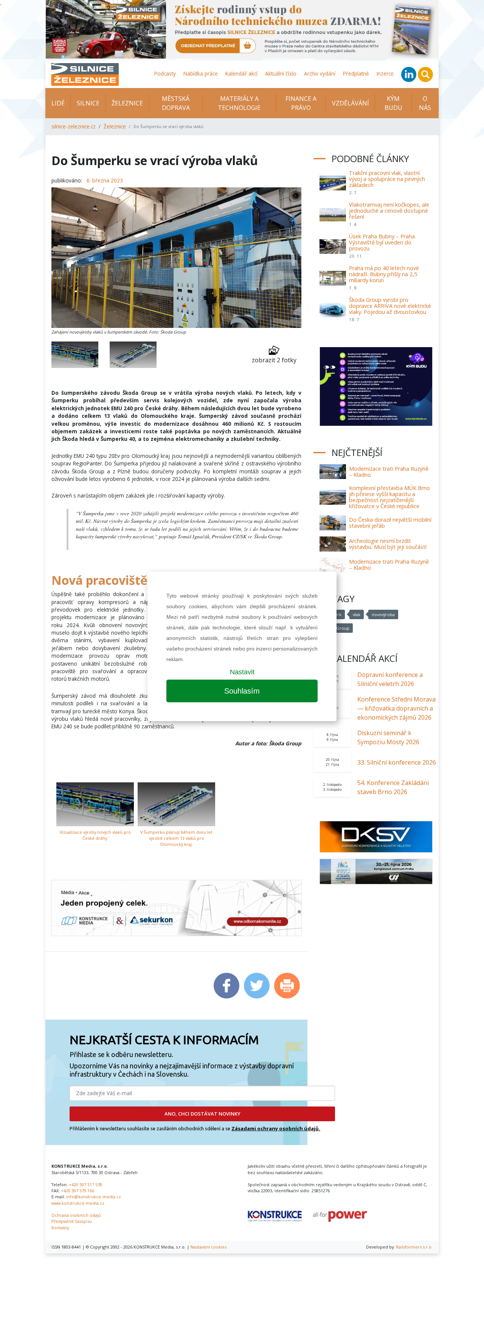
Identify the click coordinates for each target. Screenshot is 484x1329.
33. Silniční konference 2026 (396, 762)
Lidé (58, 103)
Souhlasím (242, 691)
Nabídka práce (200, 73)
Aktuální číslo (280, 73)
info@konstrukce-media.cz (93, 1196)
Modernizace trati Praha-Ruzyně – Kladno (389, 564)
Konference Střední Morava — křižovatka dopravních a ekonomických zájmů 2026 (396, 708)
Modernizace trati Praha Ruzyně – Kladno (388, 471)
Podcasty (165, 73)
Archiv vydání (319, 73)
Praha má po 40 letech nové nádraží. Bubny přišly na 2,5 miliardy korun (384, 274)
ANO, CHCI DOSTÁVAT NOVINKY (202, 1113)
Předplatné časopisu (71, 1221)
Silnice (88, 103)
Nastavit (242, 672)
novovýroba (383, 614)
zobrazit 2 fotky (274, 360)
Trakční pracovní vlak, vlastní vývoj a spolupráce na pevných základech (387, 179)
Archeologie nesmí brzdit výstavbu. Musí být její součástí (388, 543)
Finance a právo (300, 103)
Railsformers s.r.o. (414, 1247)
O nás (425, 103)
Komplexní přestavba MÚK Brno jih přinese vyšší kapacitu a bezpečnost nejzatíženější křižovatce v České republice (389, 497)
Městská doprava (176, 103)
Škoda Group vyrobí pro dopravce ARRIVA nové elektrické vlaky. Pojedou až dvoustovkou (390, 305)
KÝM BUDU (393, 103)
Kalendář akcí (241, 73)
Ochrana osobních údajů (76, 1215)
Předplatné (356, 73)
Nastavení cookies (208, 1247)
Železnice (127, 103)
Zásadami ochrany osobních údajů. (275, 1128)
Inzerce (385, 73)
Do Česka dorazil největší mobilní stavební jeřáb (390, 522)
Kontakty (60, 1227)
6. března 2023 (105, 180)
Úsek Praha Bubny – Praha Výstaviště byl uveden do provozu (382, 242)
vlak (356, 614)
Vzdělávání (350, 103)
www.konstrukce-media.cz (77, 1203)
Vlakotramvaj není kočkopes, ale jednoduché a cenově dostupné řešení (389, 210)
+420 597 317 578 (85, 1184)
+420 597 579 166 (77, 1190)
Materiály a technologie (239, 103)
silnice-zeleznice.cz (73, 126)
